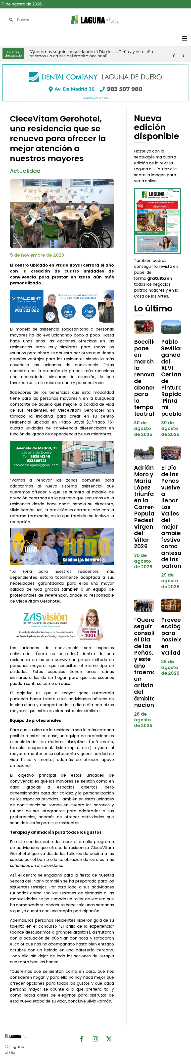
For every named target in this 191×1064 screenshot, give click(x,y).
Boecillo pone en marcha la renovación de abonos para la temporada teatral (151, 378)
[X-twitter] (109, 1039)
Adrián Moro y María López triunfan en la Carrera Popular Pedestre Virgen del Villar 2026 (147, 507)
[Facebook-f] (82, 1039)
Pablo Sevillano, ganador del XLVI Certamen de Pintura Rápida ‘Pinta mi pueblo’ (176, 378)
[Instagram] (95, 1039)
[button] (184, 38)
